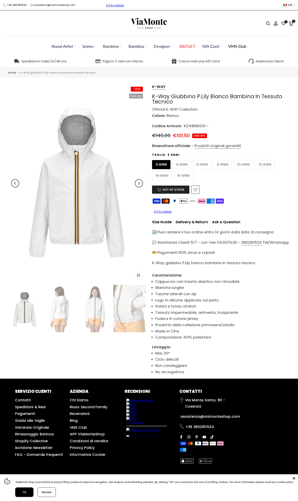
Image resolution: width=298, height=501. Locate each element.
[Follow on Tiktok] (212, 436)
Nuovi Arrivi (62, 46)
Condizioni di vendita (89, 440)
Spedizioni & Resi (30, 406)
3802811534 (252, 242)
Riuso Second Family (88, 406)
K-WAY (159, 86)
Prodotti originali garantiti (217, 145)
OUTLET (187, 46)
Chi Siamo (79, 400)
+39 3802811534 (17, 5)
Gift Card (210, 46)
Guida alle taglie (30, 420)
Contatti (23, 400)
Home (12, 72)
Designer (162, 46)
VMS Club (237, 46)
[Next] (139, 183)
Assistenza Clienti (270, 61)
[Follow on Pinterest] (196, 436)
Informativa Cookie (87, 454)
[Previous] (15, 183)
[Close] (294, 478)
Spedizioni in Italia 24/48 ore (43, 61)
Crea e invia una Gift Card (199, 61)
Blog (74, 420)
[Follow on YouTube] (204, 436)
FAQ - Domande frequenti (39, 454)
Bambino (111, 46)
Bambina (136, 46)
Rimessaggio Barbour (35, 434)
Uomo (88, 46)
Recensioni (79, 413)
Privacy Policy (82, 447)
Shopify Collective (31, 440)
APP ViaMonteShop (87, 434)
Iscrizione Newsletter (34, 447)
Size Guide (162, 221)
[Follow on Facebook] (181, 436)
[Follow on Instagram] (189, 436)
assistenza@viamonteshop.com (55, 5)
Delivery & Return (192, 221)
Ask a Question (226, 221)
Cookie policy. (285, 482)
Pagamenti (25, 413)
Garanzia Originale (32, 427)
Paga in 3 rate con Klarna (122, 61)
